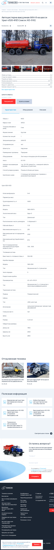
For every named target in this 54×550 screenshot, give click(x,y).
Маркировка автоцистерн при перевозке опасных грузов (15, 402)
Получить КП (8, 101)
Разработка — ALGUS (44, 543)
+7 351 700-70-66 (23, 3)
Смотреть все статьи (42, 433)
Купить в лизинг (24, 101)
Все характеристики (8, 89)
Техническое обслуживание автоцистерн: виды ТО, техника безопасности (14, 424)
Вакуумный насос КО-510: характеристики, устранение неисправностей (41, 413)
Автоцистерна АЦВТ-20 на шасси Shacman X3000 (38, 380)
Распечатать (5, 25)
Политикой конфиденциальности (38, 469)
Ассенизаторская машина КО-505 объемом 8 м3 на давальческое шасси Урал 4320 (13, 381)
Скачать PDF (20, 25)
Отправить (35, 476)
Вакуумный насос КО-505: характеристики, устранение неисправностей (15, 413)
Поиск (43, 3)
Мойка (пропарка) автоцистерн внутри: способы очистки (40, 402)
